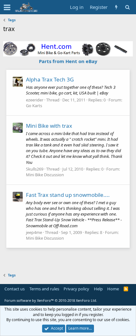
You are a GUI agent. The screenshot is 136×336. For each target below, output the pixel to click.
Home (113, 289)
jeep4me (34, 232)
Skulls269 (34, 169)
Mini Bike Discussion (45, 175)
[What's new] (116, 7)
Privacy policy (76, 289)
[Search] (127, 7)
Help (98, 289)
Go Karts (34, 105)
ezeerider (34, 100)
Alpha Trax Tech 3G (50, 79)
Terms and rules (44, 289)
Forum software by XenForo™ (50, 300)
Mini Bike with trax (49, 125)
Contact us (14, 289)
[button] (7, 7)
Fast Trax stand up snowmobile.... (68, 194)
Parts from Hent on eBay (68, 61)
